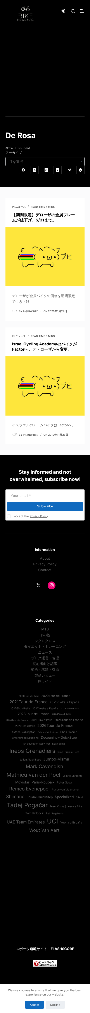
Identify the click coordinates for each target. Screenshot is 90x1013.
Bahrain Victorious (48, 732)
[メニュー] (82, 11)
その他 (45, 635)
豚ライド (45, 681)
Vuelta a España (71, 822)
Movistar (22, 782)
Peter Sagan (65, 782)
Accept (34, 1004)
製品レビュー (45, 675)
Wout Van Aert (44, 830)
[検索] (73, 11)
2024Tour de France (17, 720)
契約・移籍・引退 (45, 669)
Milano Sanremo (72, 775)
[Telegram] (69, 170)
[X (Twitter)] (35, 170)
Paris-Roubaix (43, 782)
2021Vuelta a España (64, 702)
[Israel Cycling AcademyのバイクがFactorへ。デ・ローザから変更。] (45, 386)
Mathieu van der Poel (33, 774)
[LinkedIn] (46, 170)
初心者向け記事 (45, 663)
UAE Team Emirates (26, 822)
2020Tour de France (55, 696)
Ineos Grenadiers (32, 750)
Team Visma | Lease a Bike (66, 806)
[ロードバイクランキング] (45, 963)
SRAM (79, 797)
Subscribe (45, 506)
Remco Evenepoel (29, 789)
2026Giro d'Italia (25, 726)
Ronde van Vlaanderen (66, 789)
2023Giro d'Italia (69, 708)
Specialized (64, 797)
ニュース (20, 206)
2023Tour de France (34, 714)
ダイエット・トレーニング (45, 646)
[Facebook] (23, 170)
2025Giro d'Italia (41, 720)
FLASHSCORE (62, 949)
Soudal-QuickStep (40, 797)
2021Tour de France (29, 701)
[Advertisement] (45, 69)
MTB (45, 629)
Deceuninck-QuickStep (59, 737)
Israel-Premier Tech (68, 752)
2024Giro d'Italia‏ (61, 714)
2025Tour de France (68, 720)
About (45, 558)
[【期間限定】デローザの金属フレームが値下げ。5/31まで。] (45, 256)
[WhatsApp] (80, 170)
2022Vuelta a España (45, 708)
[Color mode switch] (63, 11)
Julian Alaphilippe (30, 759)
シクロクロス (45, 641)
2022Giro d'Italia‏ (20, 708)
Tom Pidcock (34, 813)
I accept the (30, 516)
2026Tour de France (55, 725)
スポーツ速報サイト (31, 949)
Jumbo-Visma (56, 759)
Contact (45, 570)
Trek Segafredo (55, 813)
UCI (52, 821)
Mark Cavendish (44, 766)
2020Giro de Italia (29, 696)
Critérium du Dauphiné (25, 737)
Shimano (15, 796)
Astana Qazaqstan (23, 732)
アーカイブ (13, 153)
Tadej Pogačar (27, 805)
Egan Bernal (59, 743)
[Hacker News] (58, 170)
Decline (55, 1004)
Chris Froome (68, 732)
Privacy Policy (39, 516)
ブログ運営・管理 (45, 658)
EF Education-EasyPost (36, 743)
